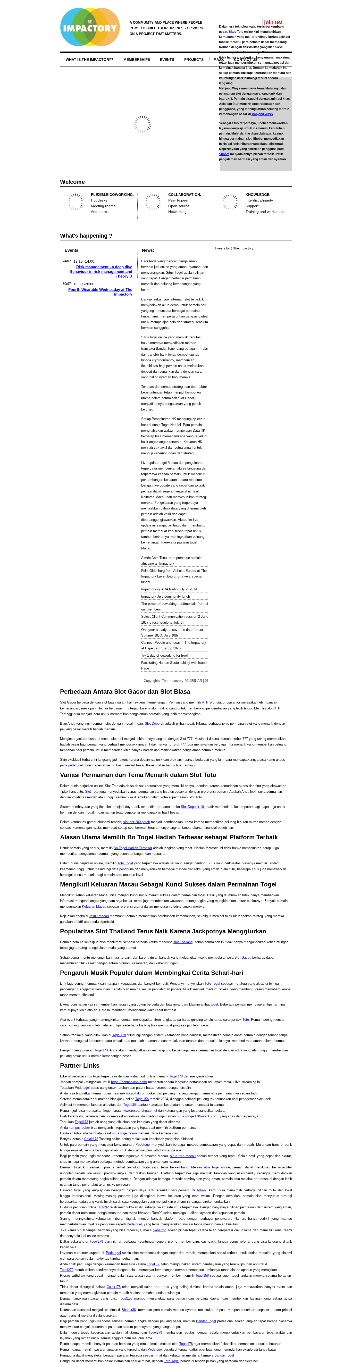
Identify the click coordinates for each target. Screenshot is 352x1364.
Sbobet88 (129, 1310)
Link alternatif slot (176, 299)
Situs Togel (174, 272)
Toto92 (201, 1190)
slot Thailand (182, 942)
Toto (245, 1020)
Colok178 (91, 1139)
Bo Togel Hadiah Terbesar (133, 848)
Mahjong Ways (262, 114)
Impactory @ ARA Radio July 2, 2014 (169, 589)
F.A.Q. (219, 59)
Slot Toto (91, 791)
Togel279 (96, 1241)
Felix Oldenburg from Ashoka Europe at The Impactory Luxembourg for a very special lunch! (174, 576)
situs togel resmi (124, 1133)
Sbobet (224, 154)
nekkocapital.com (133, 1093)
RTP (205, 702)
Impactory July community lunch (165, 596)
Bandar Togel (165, 348)
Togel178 (119, 1035)
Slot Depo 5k (154, 723)
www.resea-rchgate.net (140, 1110)
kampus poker (79, 1127)
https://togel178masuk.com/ (198, 1116)
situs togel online (216, 1167)
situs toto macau (183, 1156)
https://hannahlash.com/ (129, 1082)
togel (214, 1004)
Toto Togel (125, 863)
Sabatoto (159, 1230)
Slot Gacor (186, 398)
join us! (273, 22)
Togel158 (142, 1099)
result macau (99, 916)
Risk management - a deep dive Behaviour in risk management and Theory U (101, 271)
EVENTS (167, 59)
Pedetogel (82, 1088)
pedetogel (75, 765)
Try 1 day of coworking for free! (164, 655)
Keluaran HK (192, 442)
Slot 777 (179, 744)
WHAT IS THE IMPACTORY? (89, 59)
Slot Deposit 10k (193, 807)
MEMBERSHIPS (136, 59)
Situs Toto (236, 32)
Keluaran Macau (153, 497)
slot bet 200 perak (136, 822)
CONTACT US (245, 59)
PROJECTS (194, 59)
